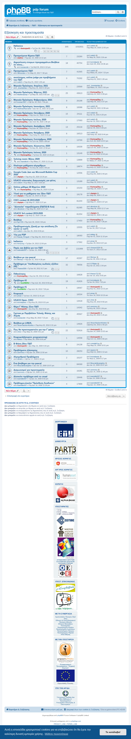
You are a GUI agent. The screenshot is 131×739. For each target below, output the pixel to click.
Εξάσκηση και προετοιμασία (24, 32)
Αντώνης (20, 243)
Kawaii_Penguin (23, 237)
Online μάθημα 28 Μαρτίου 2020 (29, 187)
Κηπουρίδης (95, 92)
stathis (20, 58)
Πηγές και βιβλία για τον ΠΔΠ (28, 248)
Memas (20, 259)
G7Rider (93, 264)
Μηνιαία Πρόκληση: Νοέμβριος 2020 (31, 133)
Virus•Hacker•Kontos (25, 325)
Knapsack (18, 293)
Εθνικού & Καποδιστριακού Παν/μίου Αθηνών (65, 621)
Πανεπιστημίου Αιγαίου (66, 627)
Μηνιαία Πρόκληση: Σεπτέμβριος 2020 (32, 139)
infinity (92, 234)
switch (92, 46)
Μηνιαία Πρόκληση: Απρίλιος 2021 (31, 86)
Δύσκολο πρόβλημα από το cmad (30, 376)
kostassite (25, 67)
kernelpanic (94, 62)
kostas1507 (21, 102)
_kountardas (22, 88)
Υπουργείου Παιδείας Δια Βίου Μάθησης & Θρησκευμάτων (65, 699)
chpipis (20, 177)
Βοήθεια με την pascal (24, 257)
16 (58, 51)
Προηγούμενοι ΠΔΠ (23, 71)
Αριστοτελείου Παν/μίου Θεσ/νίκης (65, 617)
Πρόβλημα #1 (20, 287)
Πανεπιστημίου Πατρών (65, 631)
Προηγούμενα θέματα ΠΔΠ (27, 55)
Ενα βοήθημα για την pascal (28, 363)
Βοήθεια (18, 220)
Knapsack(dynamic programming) (30, 337)
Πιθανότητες (20, 274)
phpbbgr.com (76, 721)
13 (48, 51)
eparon (93, 350)
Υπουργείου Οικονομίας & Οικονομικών (65, 703)
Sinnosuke (21, 73)
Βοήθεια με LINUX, (23, 323)
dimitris (20, 359)
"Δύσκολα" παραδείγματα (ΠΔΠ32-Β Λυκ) (34, 207)
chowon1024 (95, 248)
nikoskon (20, 209)
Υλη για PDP (20, 235)
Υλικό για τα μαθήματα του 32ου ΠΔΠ (32, 193)
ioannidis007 (22, 250)
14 (51, 51)
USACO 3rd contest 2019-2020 (28, 213)
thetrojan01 (25, 48)
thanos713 (94, 274)
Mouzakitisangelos (24, 366)
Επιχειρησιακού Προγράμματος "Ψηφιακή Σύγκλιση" (65, 666)
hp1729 (20, 222)
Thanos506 (21, 268)
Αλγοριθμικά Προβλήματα (26, 357)
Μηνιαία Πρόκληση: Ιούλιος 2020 (30, 119)
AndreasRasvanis (24, 109)
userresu (93, 306)
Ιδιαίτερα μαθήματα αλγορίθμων (30, 165)
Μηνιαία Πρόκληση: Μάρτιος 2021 (30, 92)
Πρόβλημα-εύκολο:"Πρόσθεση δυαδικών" (34, 383)
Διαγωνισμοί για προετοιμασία (29, 370)
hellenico (18, 241)
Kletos (19, 339)
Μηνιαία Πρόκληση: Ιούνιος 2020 (30, 152)
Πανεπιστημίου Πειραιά (65, 633)
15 (54, 51)
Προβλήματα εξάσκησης (26, 350)
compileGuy (95, 343)
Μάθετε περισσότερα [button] (56, 734)
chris (92, 300)
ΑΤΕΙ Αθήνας (65, 634)
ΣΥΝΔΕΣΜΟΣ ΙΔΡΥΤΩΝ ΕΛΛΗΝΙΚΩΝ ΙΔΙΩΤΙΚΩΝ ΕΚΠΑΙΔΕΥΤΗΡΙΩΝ (65, 561)
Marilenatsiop (22, 94)
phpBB (60, 715)
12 (44, 51)
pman (92, 241)
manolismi (24, 161)
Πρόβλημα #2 (20, 280)
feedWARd (25, 283)
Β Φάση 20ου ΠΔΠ (23, 344)
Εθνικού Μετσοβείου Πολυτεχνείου (65, 625)
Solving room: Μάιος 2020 (27, 159)
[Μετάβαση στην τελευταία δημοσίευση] (97, 46)
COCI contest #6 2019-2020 (27, 200)
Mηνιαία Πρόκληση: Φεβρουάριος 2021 (33, 100)
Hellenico (18, 46)
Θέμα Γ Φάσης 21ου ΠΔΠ (26, 307)
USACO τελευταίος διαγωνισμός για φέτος (35, 180)
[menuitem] (33, 21)
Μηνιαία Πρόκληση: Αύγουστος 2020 (32, 146)
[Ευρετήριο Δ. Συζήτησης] (19, 10)
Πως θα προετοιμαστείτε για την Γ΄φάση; (34, 329)
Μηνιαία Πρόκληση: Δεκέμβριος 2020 (32, 126)
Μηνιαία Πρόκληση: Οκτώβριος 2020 (32, 113)
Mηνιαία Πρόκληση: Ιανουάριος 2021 (32, 106)
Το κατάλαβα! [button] (113, 732)
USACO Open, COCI (23, 300)
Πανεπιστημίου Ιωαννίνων (65, 629)
